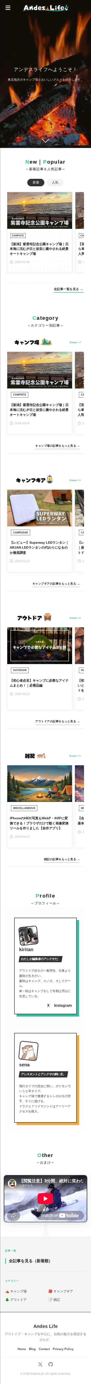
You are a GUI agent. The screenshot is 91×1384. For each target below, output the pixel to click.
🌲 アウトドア (16, 1299)
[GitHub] (50, 1365)
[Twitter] (40, 1365)
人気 (55, 182)
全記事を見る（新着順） (30, 1261)
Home (22, 1349)
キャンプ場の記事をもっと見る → (57, 445)
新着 (36, 182)
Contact (44, 1349)
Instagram (63, 1005)
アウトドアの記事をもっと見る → (57, 721)
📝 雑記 (54, 1299)
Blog (32, 1349)
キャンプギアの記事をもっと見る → (56, 583)
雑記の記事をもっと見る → (62, 859)
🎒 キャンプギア (60, 1291)
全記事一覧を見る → (68, 289)
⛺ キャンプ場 (16, 1291)
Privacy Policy (63, 1349)
